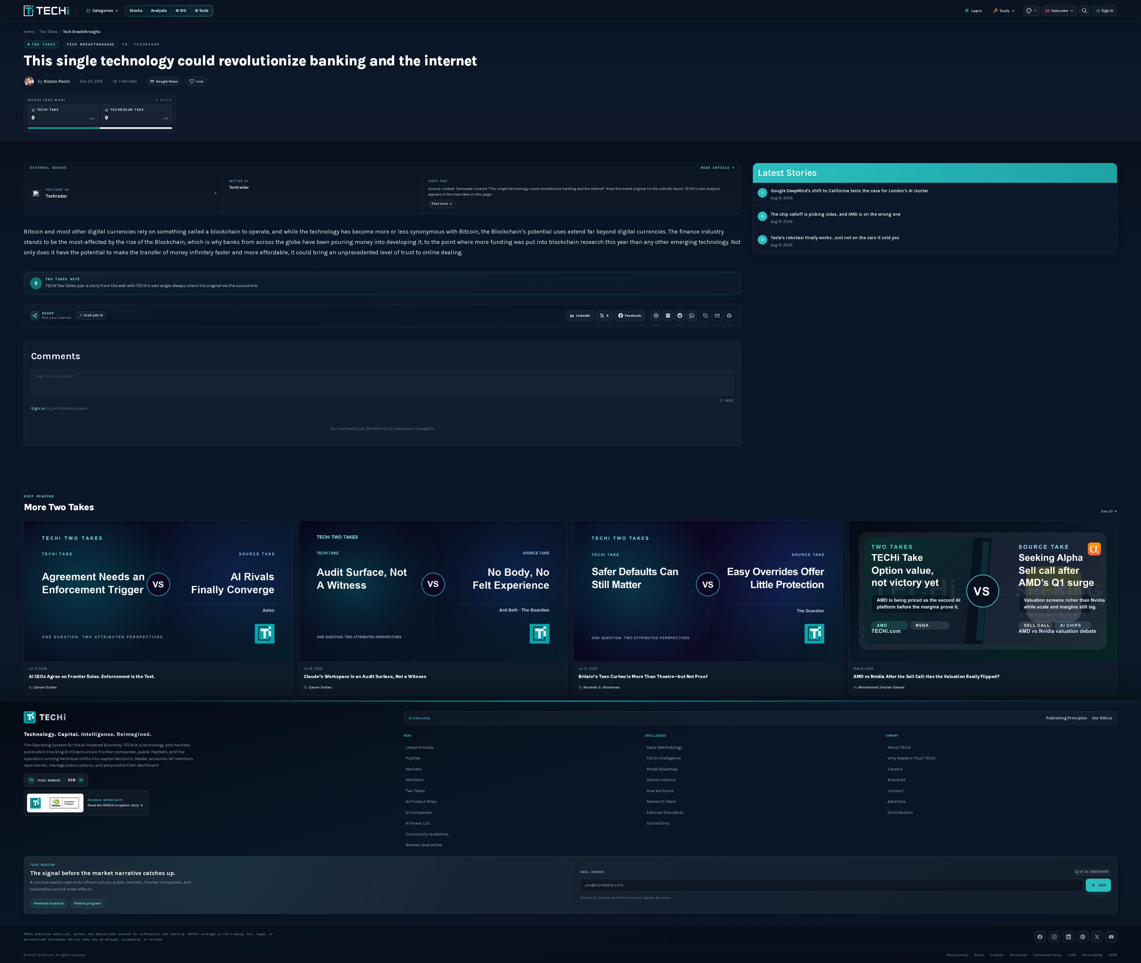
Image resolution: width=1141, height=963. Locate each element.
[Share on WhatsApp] (691, 315)
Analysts (159, 10)
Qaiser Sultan (45, 687)
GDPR (1113, 955)
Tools (1004, 11)
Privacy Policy (957, 955)
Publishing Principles (1066, 718)
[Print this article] (729, 315)
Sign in (1107, 10)
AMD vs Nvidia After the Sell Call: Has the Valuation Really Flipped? (926, 676)
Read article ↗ (718, 168)
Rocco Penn (57, 81)
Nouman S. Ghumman (602, 687)
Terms (979, 955)
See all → (1109, 511)
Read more (442, 204)
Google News (167, 81)
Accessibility (1092, 955)
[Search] (1084, 10)
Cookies (997, 955)
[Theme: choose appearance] (1031, 10)
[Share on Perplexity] (668, 315)
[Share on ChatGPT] (656, 315)
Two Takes (49, 31)
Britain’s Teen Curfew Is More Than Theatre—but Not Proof (643, 676)
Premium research (49, 903)
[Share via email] (717, 315)
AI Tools (202, 10)
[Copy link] (705, 315)
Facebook (633, 315)
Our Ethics (1102, 718)
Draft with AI (93, 315)
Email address (591, 872)
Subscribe (1059, 11)
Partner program (87, 903)
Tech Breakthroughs (91, 44)
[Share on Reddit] (679, 315)
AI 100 (181, 10)
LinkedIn (583, 315)
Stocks (136, 10)
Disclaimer (1018, 955)
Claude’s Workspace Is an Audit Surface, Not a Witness (365, 676)
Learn (976, 11)
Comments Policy (1047, 955)
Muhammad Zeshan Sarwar (881, 687)
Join (1102, 884)
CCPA (1072, 955)
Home (29, 31)
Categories (102, 10)
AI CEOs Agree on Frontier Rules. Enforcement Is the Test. (92, 676)
